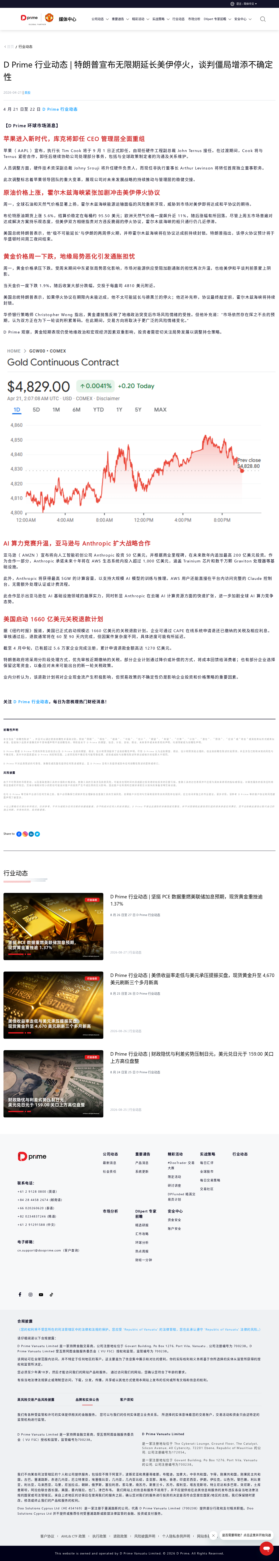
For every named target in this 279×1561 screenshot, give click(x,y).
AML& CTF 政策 (73, 1536)
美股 (27, 92)
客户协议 (47, 1536)
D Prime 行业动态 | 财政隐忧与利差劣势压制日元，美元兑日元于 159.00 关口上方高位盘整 (192, 1057)
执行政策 (99, 1536)
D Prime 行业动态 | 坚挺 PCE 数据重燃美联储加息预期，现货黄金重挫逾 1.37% (186, 900)
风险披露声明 (144, 1536)
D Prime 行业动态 (31, 701)
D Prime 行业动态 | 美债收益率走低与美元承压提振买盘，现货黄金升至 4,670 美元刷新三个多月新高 (192, 978)
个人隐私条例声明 (176, 1536)
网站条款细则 (207, 1536)
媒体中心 (67, 19)
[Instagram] (25, 834)
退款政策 (120, 1536)
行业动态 (25, 46)
